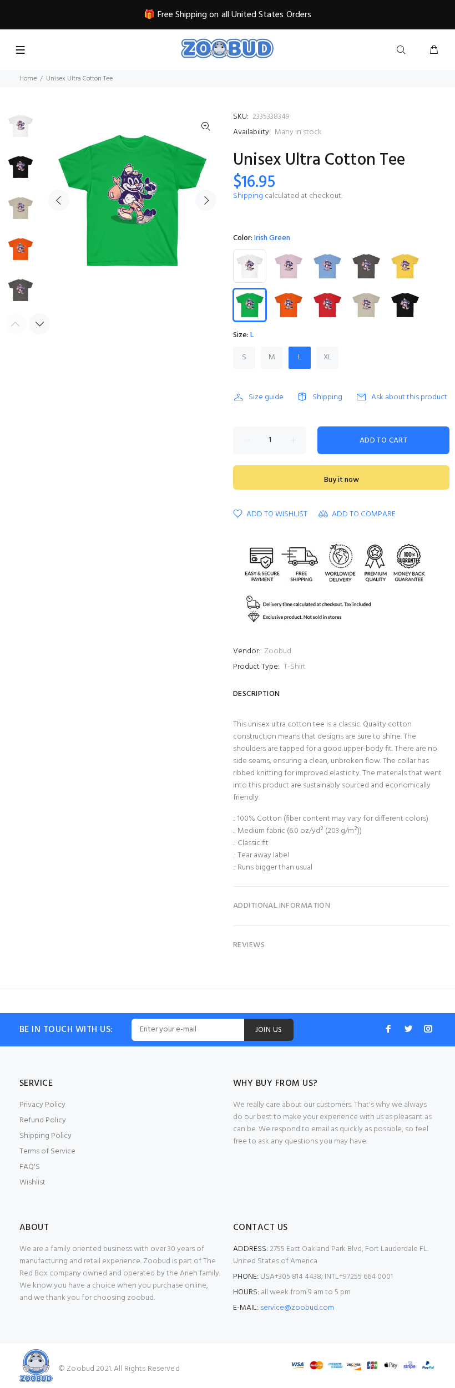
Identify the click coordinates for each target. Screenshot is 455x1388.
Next (205, 200)
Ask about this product (409, 397)
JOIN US (268, 1030)
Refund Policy (42, 1120)
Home (28, 78)
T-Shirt (295, 666)
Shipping (248, 196)
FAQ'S (29, 1167)
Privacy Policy (42, 1105)
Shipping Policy (45, 1136)
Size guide (266, 397)
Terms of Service (47, 1151)
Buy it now (341, 480)
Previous (58, 200)
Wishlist (32, 1182)
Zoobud (277, 651)
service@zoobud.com (297, 1307)
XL (327, 357)
